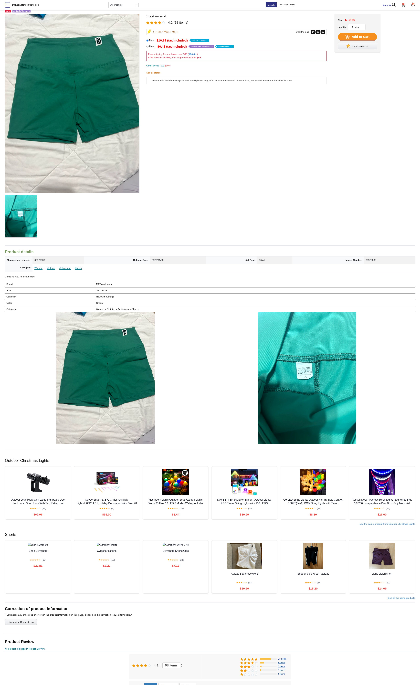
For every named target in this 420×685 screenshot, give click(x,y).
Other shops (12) (158, 65)
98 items (171, 665)
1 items (281, 670)
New (178, 40)
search (271, 5)
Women (38, 268)
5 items (281, 662)
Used (191, 46)
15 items (282, 659)
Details (192, 54)
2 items (281, 666)
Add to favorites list (359, 46)
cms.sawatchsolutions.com (26, 4)
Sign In (387, 5)
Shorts (78, 268)
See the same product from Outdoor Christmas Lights (387, 524)
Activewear (65, 268)
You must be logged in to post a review (25, 648)
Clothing (51, 268)
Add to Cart (360, 37)
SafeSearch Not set (286, 5)
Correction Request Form (22, 622)
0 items (281, 674)
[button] (413, 4)
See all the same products (401, 598)
